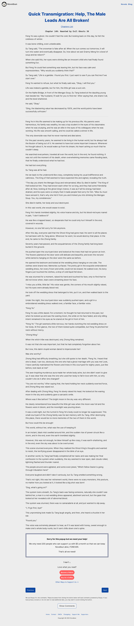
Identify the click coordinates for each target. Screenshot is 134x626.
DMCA (60, 614)
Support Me (75, 614)
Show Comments (67, 606)
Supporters (84, 614)
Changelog (67, 614)
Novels (124, 4)
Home (48, 614)
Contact (53, 614)
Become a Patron (67, 572)
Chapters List (67, 26)
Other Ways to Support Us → (67, 582)
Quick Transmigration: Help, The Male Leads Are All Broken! (67, 17)
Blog (130, 4)
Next (105, 590)
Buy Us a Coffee (67, 577)
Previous (30, 590)
